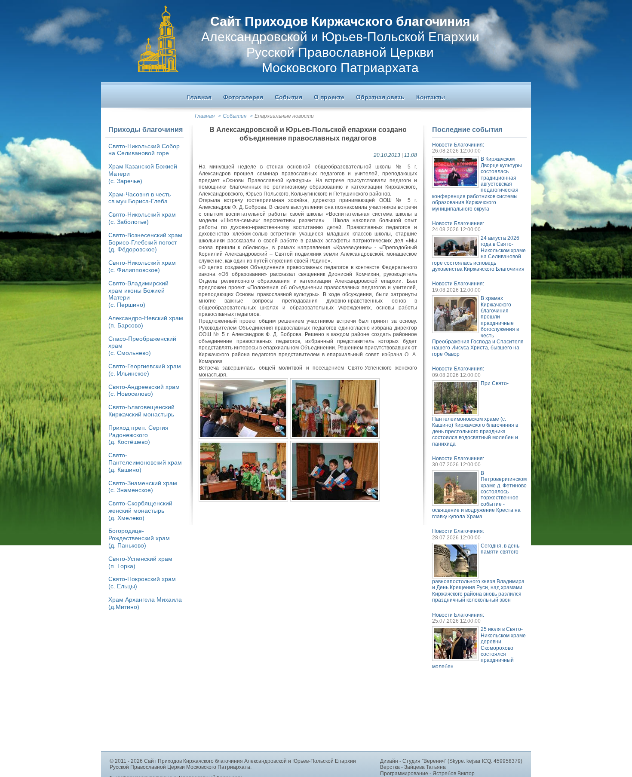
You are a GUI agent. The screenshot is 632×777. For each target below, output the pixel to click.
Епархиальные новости (284, 116)
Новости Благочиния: (458, 145)
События (234, 116)
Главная (205, 116)
